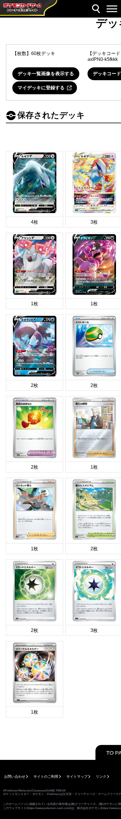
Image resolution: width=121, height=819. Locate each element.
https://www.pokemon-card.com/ (48, 808)
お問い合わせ (14, 777)
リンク (101, 777)
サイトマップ (77, 777)
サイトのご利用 (45, 777)
